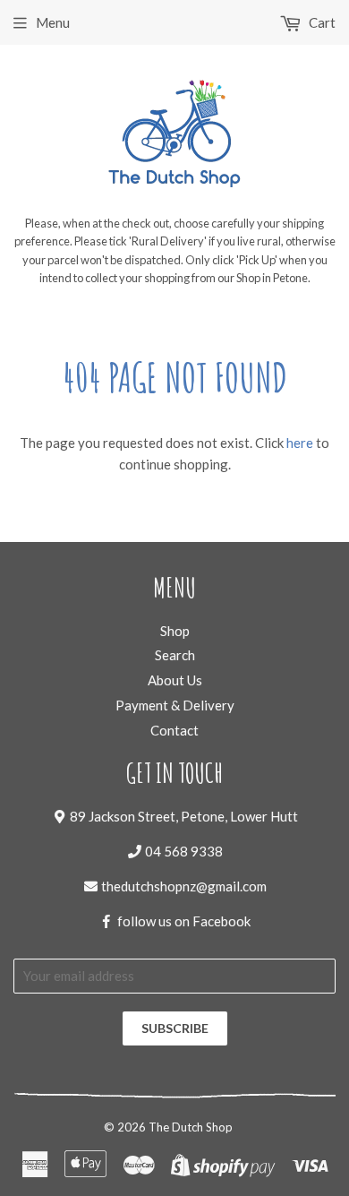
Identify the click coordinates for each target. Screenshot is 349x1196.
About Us (175, 680)
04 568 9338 (184, 851)
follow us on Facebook (184, 921)
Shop (175, 631)
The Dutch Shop (191, 1127)
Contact (174, 730)
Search (175, 655)
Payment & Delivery (174, 705)
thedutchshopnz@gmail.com (184, 886)
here (299, 443)
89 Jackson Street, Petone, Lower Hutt (184, 816)
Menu (53, 22)
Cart (321, 22)
